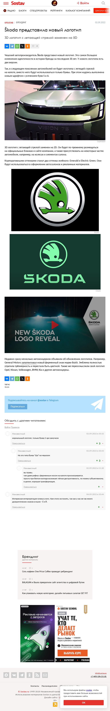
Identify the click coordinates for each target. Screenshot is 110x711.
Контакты (35, 686)
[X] (22, 46)
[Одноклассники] (27, 46)
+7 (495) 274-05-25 (99, 676)
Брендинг (30, 556)
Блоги (22, 10)
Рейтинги (56, 10)
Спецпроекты (38, 10)
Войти (7, 427)
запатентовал (29, 362)
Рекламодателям (49, 686)
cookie (89, 690)
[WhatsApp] (17, 46)
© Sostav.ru (23, 692)
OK (83, 702)
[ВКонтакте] (7, 46)
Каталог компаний (78, 10)
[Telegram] (12, 46)
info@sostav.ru (101, 673)
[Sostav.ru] (23, 3)
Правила (15, 427)
